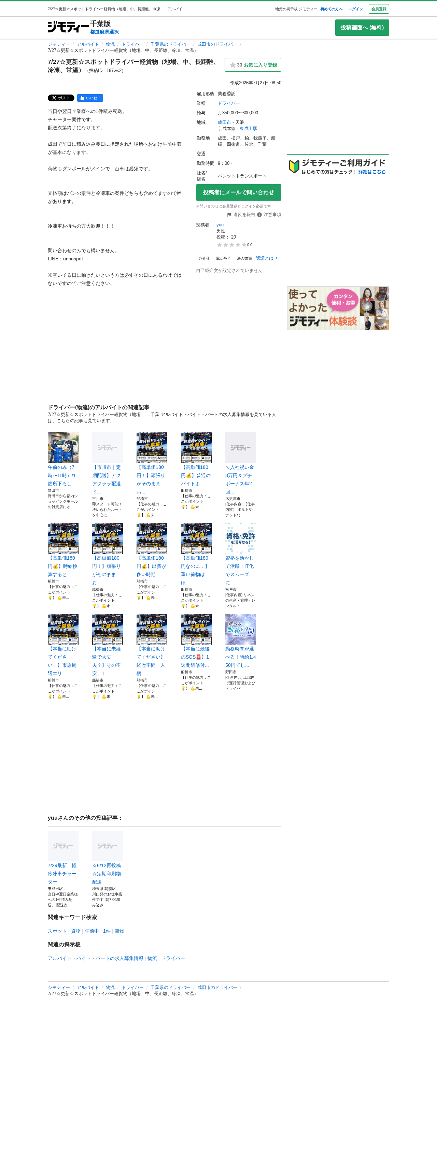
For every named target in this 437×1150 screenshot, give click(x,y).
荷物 (119, 931)
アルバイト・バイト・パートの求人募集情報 (95, 958)
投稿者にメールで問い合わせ (238, 192)
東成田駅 (248, 128)
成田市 (224, 122)
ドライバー (133, 44)
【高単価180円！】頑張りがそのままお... (151, 479)
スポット (57, 931)
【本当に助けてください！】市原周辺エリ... (62, 661)
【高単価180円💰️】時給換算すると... (62, 566)
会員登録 (378, 9)
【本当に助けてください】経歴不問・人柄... (151, 661)
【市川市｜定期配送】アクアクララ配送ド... (106, 479)
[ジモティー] (68, 27)
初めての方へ (331, 9)
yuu (220, 224)
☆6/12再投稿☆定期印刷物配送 (106, 874)
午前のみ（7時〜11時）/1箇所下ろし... (62, 475)
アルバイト (88, 44)
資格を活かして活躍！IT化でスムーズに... (239, 570)
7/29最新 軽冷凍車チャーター (62, 874)
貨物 (76, 931)
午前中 (92, 931)
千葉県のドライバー (171, 44)
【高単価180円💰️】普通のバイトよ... (196, 475)
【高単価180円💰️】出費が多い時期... (151, 566)
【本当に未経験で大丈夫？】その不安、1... (106, 661)
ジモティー (59, 44)
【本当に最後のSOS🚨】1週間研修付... (195, 657)
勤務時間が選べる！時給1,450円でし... (240, 657)
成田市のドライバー (217, 44)
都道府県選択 (104, 31)
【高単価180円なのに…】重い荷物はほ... (195, 570)
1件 (107, 931)
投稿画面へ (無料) (362, 27)
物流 (110, 44)
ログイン (355, 9)
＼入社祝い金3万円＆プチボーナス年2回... (239, 479)
